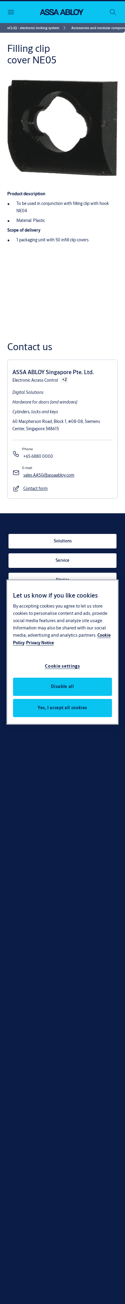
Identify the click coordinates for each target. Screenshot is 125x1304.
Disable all (62, 686)
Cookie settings (62, 666)
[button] (35, 488)
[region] (62, 652)
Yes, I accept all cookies (62, 707)
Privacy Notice (40, 642)
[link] (37, 28)
